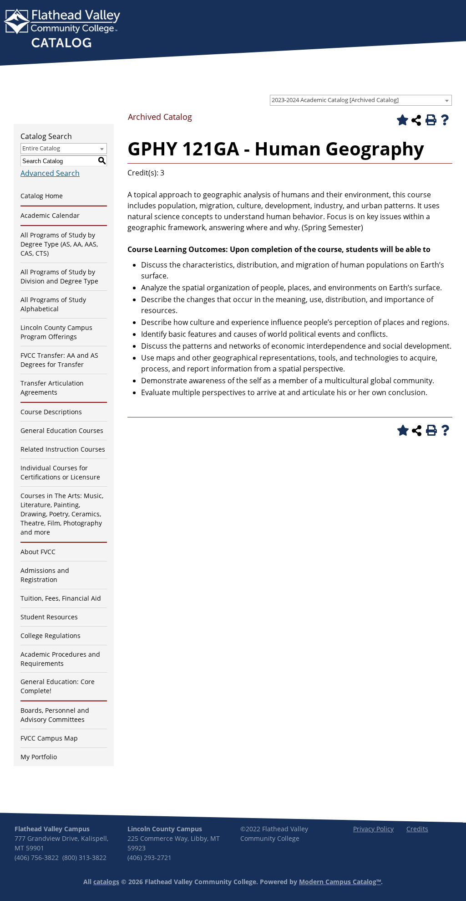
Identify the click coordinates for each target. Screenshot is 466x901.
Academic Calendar (50, 215)
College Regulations (50, 635)
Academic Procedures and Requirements (60, 659)
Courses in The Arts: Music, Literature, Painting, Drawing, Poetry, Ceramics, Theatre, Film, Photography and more (61, 513)
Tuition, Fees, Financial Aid (60, 598)
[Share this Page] (416, 120)
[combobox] (361, 100)
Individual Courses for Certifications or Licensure (60, 472)
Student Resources (49, 617)
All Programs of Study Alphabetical (53, 304)
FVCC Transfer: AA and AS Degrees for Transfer (59, 360)
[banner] (62, 29)
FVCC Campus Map (49, 738)
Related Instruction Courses (62, 449)
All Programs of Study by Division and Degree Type (59, 276)
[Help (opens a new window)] (444, 119)
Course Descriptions (51, 411)
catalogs (106, 881)
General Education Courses (61, 430)
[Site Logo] (62, 29)
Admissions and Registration (44, 575)
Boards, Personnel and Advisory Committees (54, 715)
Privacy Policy (373, 828)
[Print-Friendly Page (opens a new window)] (430, 119)
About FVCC (38, 551)
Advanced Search (50, 173)
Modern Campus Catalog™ (340, 881)
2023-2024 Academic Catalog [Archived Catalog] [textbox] (335, 100)
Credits (417, 828)
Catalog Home (41, 195)
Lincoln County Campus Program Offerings (56, 332)
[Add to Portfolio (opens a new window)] (400, 119)
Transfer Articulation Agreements (52, 387)
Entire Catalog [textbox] (41, 148)
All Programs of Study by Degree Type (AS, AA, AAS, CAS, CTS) (59, 244)
